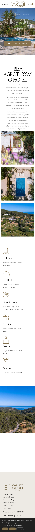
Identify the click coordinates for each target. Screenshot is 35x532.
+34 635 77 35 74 (19, 512)
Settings (20, 529)
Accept (5, 529)
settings (19, 525)
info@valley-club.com (14, 516)
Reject (12, 529)
